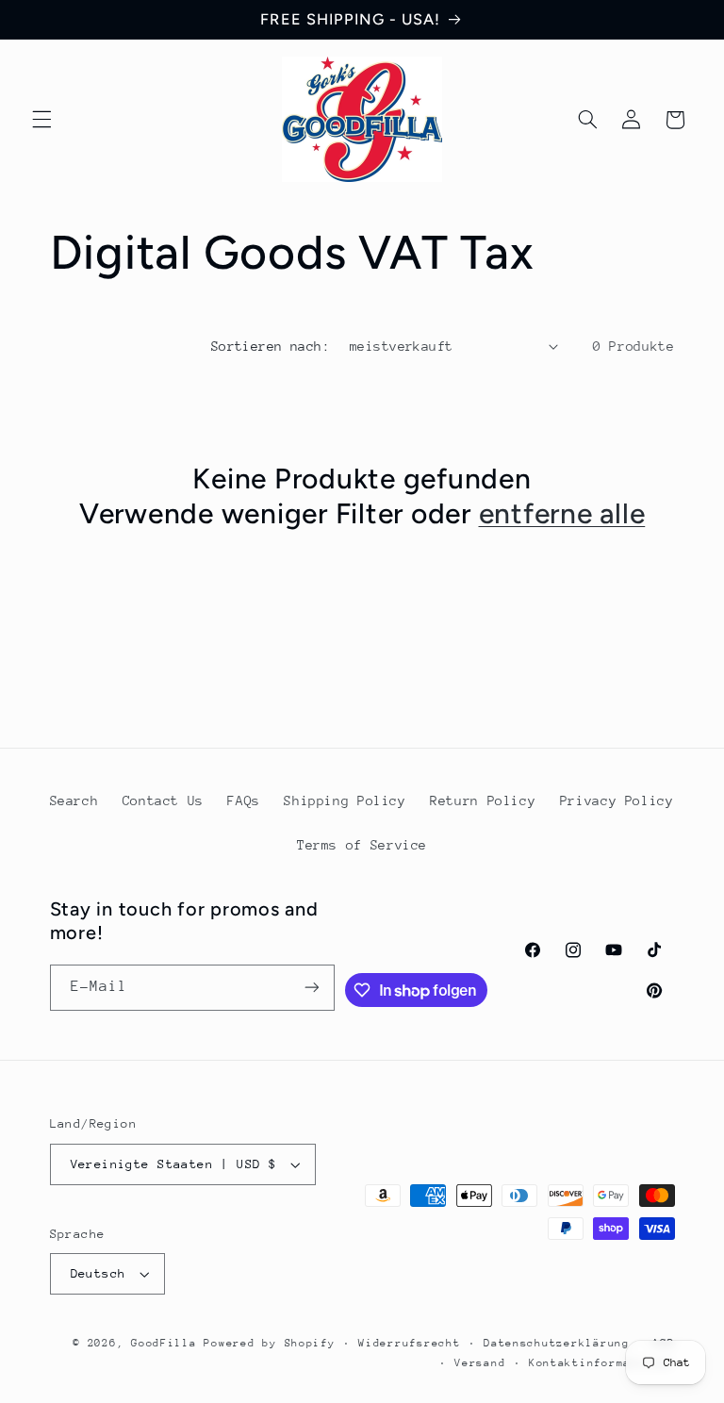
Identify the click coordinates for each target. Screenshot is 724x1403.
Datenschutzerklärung (557, 1343)
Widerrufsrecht (409, 1343)
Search (74, 800)
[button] (41, 119)
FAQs (243, 800)
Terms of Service (362, 844)
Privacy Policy (617, 800)
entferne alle (562, 513)
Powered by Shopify (269, 1343)
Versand (479, 1363)
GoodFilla (164, 1343)
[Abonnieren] (312, 988)
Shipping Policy (344, 800)
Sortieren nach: (270, 346)
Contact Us (163, 800)
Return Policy (482, 800)
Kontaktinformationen (602, 1363)
